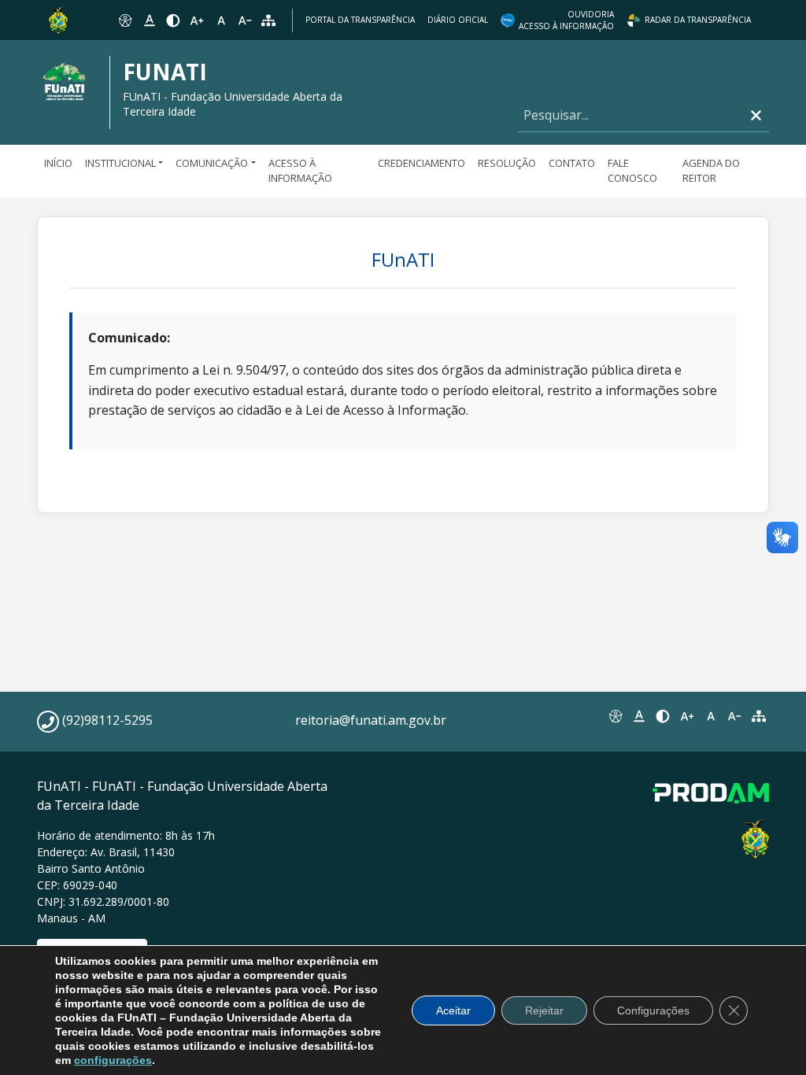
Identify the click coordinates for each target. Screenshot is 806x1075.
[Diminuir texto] (245, 20)
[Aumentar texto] (197, 20)
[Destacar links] (149, 20)
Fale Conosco (632, 171)
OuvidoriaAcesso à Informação (566, 20)
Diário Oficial (457, 19)
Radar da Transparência (698, 19)
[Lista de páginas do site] (759, 716)
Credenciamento (421, 163)
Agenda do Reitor (711, 171)
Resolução (507, 163)
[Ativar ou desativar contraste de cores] (173, 20)
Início (58, 163)
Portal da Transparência (360, 19)
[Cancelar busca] (756, 115)
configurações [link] (113, 1060)
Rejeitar (544, 1010)
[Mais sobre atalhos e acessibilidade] (614, 716)
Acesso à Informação (300, 171)
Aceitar (453, 1010)
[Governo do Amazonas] (58, 19)
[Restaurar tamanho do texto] (221, 20)
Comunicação (212, 163)
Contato (572, 163)
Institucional (120, 163)
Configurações (653, 1010)
